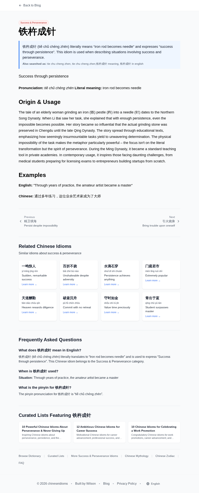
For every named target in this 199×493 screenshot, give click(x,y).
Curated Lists (56, 455)
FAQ (21, 462)
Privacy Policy (127, 483)
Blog (106, 483)
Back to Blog (32, 5)
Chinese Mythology (136, 455)
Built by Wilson (85, 483)
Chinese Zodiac (165, 455)
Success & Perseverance (33, 22)
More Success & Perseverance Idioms (94, 455)
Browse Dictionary (30, 455)
